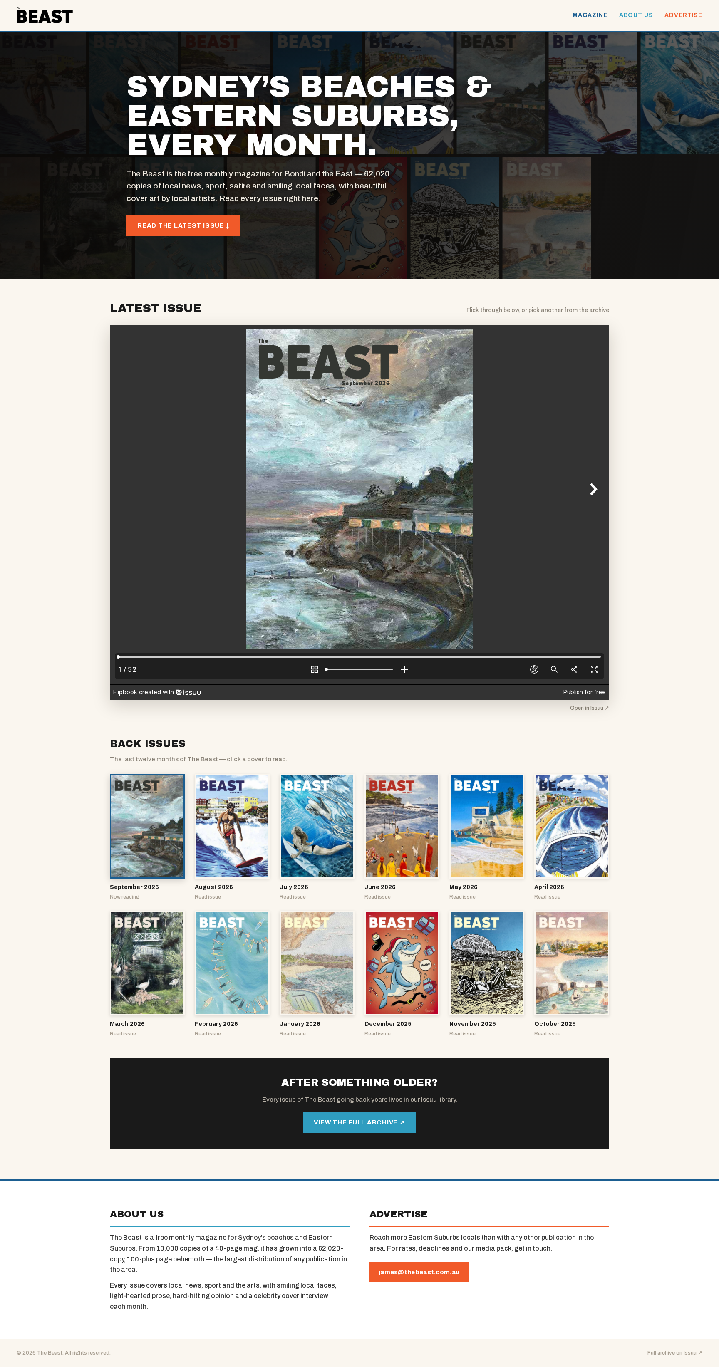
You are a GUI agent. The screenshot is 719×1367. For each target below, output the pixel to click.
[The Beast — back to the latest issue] (45, 15)
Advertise (683, 15)
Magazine (590, 15)
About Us (636, 15)
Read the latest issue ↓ (183, 225)
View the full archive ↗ (359, 1122)
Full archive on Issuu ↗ (674, 1353)
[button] (147, 837)
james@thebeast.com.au (419, 1272)
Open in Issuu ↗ (589, 708)
